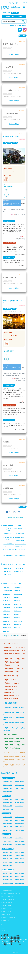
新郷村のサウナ (17, 614)
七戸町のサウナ (6, 594)
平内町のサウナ (6, 614)
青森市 (9, 47)
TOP (2, 635)
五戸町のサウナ (6, 607)
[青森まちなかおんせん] (14, 327)
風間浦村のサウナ (18, 627)
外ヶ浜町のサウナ (18, 594)
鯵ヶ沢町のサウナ (7, 604)
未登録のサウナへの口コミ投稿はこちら (17, 517)
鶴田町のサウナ (6, 631)
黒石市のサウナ (17, 604)
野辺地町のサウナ (18, 600)
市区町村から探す (6, 12)
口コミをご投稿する (14, 54)
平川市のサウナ (6, 587)
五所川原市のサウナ (7, 590)
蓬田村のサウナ (6, 624)
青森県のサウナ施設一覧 (9, 635)
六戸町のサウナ (6, 611)
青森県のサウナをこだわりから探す (14, 16)
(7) (18, 571)
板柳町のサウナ (6, 617)
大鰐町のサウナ (17, 597)
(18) (7, 568)
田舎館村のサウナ (18, 621)
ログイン (25, 2)
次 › (15, 512)
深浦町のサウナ (6, 621)
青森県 (5, 47)
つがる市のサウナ (18, 587)
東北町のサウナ (6, 600)
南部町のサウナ (17, 611)
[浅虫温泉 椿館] (14, 163)
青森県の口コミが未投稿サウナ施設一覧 (18, 25)
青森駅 (14, 308)
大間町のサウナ (6, 597)
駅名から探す (14, 12)
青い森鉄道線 (17, 635)
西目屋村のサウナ (7, 627)
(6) (7, 575)
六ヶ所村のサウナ (18, 607)
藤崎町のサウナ (17, 624)
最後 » (19, 512)
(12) (18, 568)
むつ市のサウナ (17, 590)
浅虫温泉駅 (15, 142)
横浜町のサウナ (17, 617)
